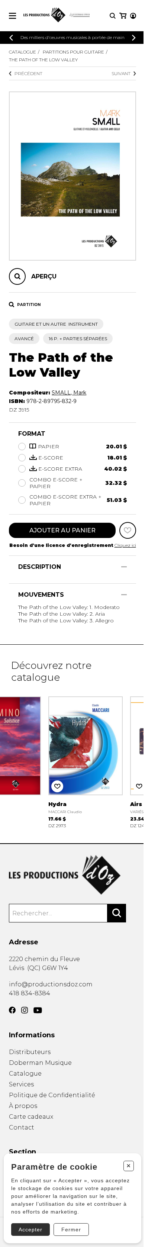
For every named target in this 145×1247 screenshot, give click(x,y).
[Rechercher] (116, 913)
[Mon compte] (133, 15)
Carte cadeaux (31, 1116)
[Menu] (12, 15)
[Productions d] (72, 875)
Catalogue (22, 52)
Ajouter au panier (62, 530)
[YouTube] (37, 1010)
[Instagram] (24, 1010)
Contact (21, 1127)
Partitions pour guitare (73, 52)
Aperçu (44, 276)
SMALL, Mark (69, 392)
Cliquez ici (125, 545)
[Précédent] (11, 37)
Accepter (30, 1229)
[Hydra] (85, 761)
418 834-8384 (29, 993)
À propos (23, 1105)
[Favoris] (127, 530)
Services (21, 1084)
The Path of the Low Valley (43, 59)
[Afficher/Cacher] (124, 566)
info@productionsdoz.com (51, 984)
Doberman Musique (40, 1062)
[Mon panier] (122, 15)
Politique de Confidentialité (52, 1095)
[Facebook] (12, 1010)
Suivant (121, 73)
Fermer (71, 1229)
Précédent (28, 73)
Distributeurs (30, 1052)
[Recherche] (113, 15)
